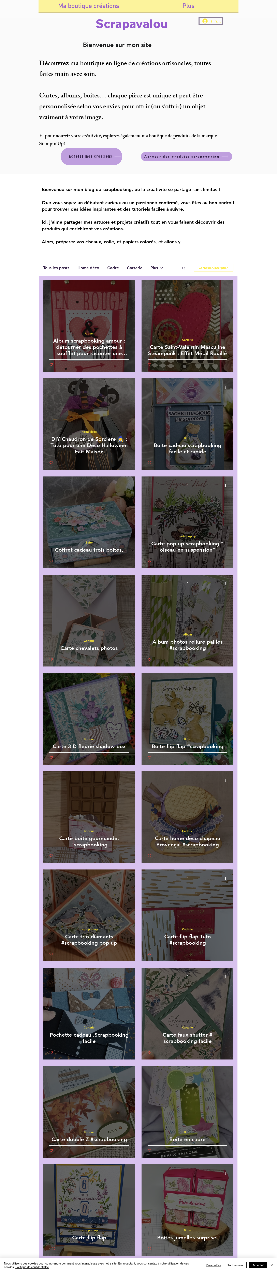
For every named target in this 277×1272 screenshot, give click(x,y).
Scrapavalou (132, 23)
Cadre (113, 267)
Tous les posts (56, 267)
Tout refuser (235, 1265)
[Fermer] (272, 1265)
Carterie (134, 267)
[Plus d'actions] (128, 288)
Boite (187, 438)
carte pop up (187, 536)
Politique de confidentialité (32, 1267)
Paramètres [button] (213, 1265)
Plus (154, 267)
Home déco (88, 267)
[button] (184, 268)
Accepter (258, 1265)
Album (89, 333)
